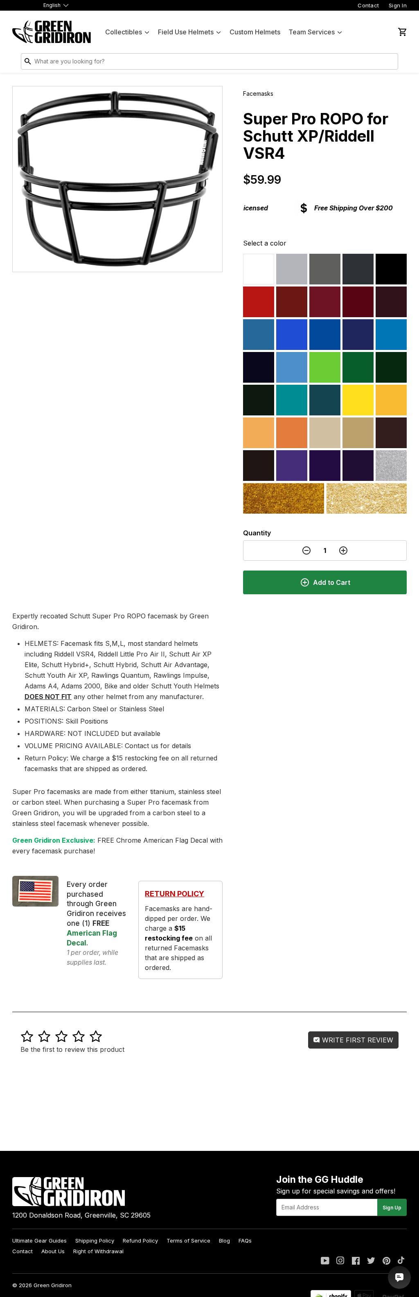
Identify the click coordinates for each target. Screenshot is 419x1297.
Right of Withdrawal (98, 1251)
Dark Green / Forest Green (258, 400)
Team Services (311, 32)
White (258, 269)
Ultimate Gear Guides (39, 1240)
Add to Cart (331, 582)
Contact (368, 5)
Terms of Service (188, 1240)
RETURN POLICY (174, 893)
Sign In (398, 5)
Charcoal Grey (358, 269)
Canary (358, 400)
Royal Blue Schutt (324, 334)
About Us (53, 1251)
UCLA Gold (366, 498)
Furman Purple (291, 465)
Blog (224, 1240)
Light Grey (291, 269)
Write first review (356, 1040)
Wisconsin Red (291, 301)
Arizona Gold (283, 498)
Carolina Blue (291, 367)
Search (390, 63)
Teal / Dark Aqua (324, 400)
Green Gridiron (53, 1285)
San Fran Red (358, 301)
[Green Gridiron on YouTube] (325, 1261)
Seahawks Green (324, 367)
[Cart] (402, 32)
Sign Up (392, 1208)
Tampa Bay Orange (258, 432)
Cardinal (324, 301)
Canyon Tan (324, 432)
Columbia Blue (258, 334)
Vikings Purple (324, 465)
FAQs (245, 1240)
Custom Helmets (255, 32)
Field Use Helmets (186, 32)
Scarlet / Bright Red (258, 301)
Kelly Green (358, 367)
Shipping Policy (94, 1240)
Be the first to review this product (72, 1049)
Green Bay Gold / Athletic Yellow (391, 400)
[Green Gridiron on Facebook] (355, 1261)
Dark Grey (324, 269)
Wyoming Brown (391, 432)
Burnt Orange (291, 432)
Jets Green (391, 367)
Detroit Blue (391, 334)
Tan (358, 432)
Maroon (391, 301)
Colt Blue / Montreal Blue (358, 334)
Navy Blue (258, 367)
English (52, 5)
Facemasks (258, 93)
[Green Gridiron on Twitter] (371, 1261)
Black (391, 269)
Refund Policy (140, 1240)
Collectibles (123, 32)
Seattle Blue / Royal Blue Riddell (291, 334)
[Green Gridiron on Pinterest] (386, 1261)
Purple (358, 465)
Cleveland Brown (258, 465)
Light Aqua (291, 400)
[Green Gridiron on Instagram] (340, 1261)
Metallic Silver (391, 465)
